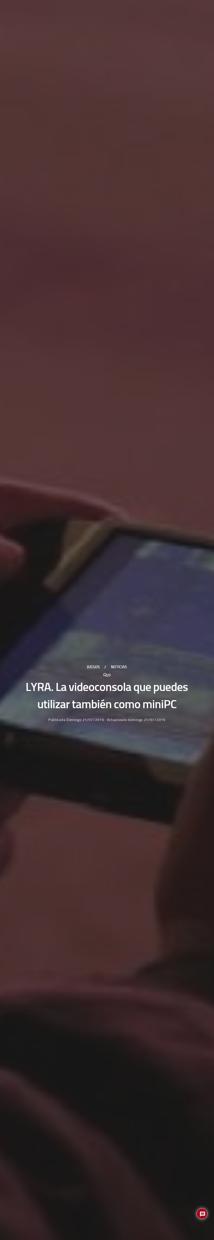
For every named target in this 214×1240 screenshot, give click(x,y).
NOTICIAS (119, 667)
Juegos (93, 667)
